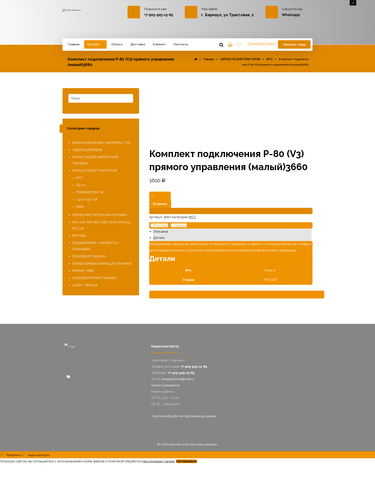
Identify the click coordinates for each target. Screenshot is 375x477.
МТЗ (192, 217)
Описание (160, 231)
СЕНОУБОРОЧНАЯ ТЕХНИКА (94, 278)
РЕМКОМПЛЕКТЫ (89, 192)
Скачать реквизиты (165, 385)
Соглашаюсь (186, 461)
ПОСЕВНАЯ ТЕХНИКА (88, 256)
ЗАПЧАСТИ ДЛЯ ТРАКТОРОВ (94, 170)
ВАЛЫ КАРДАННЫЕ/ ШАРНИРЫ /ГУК (101, 143)
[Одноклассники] (65, 376)
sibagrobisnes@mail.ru (178, 379)
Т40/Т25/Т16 (86, 199)
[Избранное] (239, 44)
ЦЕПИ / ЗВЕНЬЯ (84, 285)
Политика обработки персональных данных (183, 416)
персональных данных (158, 461)
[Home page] (196, 59)
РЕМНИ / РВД (83, 271)
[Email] (68, 376)
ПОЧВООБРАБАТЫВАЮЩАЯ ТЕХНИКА (101, 263)
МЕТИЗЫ (79, 236)
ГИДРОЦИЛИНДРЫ (87, 150)
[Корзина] (230, 44)
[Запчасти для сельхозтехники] (82, 20)
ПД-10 (81, 185)
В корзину (160, 203)
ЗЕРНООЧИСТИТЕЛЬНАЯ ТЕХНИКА (99, 215)
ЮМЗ (80, 207)
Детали (158, 238)
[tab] (232, 232)
